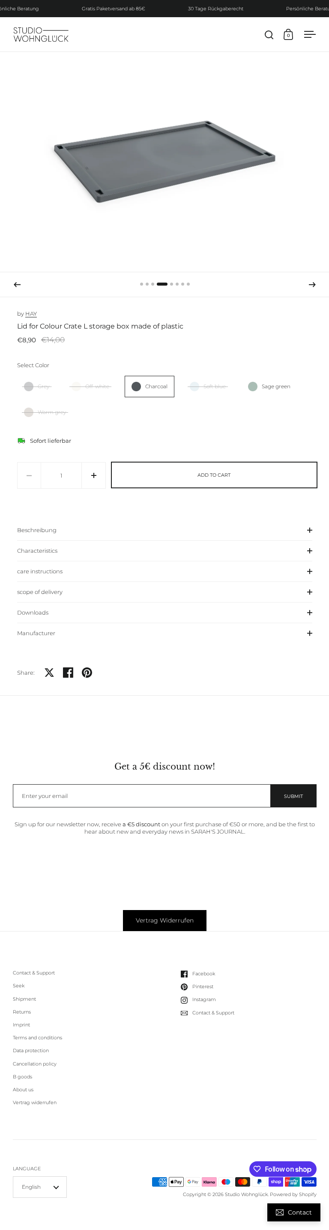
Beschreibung (37, 530)
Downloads (32, 612)
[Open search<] (269, 34)
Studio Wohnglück (246, 1194)
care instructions (40, 571)
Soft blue (214, 386)
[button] (17, 284)
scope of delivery (40, 591)
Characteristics (37, 550)
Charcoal (156, 386)
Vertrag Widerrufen (165, 920)
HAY (31, 313)
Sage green (276, 386)
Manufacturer (36, 633)
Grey (43, 386)
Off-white (97, 386)
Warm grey (52, 412)
